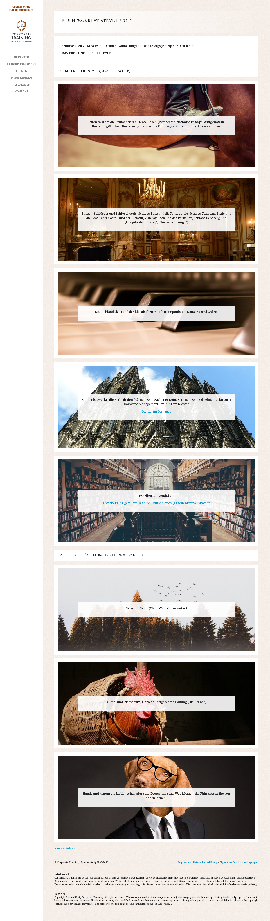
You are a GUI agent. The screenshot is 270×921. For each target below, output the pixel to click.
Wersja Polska (64, 848)
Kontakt (21, 91)
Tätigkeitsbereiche (21, 64)
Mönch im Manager (156, 411)
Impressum (184, 862)
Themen (21, 71)
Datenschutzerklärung (205, 862)
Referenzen (21, 84)
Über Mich (21, 57)
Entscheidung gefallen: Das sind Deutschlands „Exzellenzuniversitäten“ (156, 503)
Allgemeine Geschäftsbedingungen (239, 862)
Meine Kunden (21, 77)
